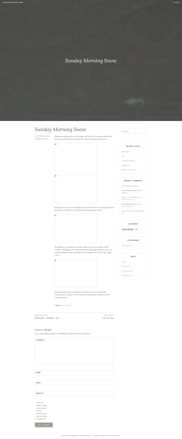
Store (176, 2)
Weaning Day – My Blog (129, 211)
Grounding (134, 186)
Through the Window (128, 161)
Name (39, 372)
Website (40, 393)
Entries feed (126, 266)
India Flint (125, 186)
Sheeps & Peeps (41, 139)
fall (66, 305)
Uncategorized (126, 246)
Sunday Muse (126, 152)
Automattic (115, 435)
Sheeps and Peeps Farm (13, 2)
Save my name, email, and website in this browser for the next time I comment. (42, 411)
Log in (124, 262)
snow (69, 305)
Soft (123, 156)
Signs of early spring (128, 170)
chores (62, 305)
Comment (40, 341)
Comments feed (127, 271)
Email (39, 383)
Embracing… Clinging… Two (47, 317)
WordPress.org (127, 275)
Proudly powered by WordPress (75, 435)
